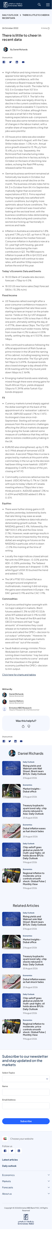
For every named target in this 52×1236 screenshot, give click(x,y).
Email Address (9, 1099)
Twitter (11, 62)
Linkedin (17, 62)
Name (5, 1086)
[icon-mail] (21, 741)
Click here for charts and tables (19, 674)
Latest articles (10, 1159)
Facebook (4, 62)
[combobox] (26, 1078)
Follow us (7, 1146)
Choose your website (21, 1138)
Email (23, 62)
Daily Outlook (10, 15)
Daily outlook (9, 1165)
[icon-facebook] (4, 741)
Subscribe (26, 1121)
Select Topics (8, 1072)
